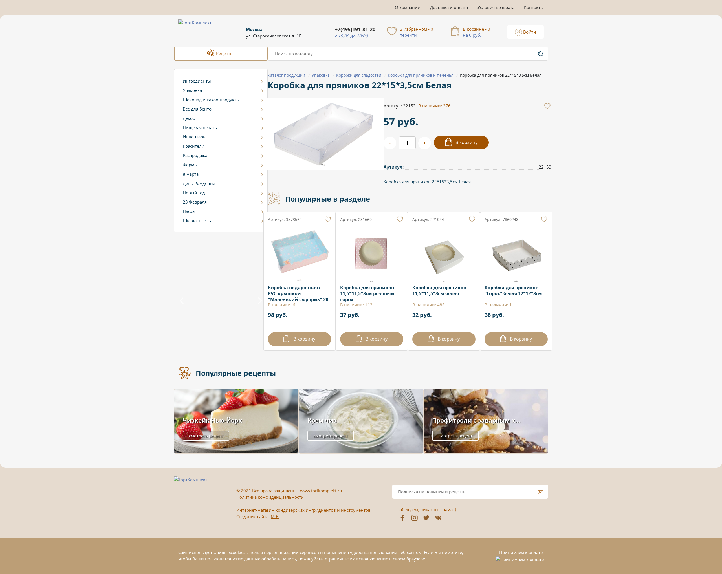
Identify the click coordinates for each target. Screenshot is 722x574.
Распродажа (195, 155)
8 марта (191, 174)
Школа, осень (197, 220)
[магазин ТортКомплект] (201, 29)
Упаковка (192, 90)
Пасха (189, 211)
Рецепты (224, 53)
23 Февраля (195, 202)
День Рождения (199, 183)
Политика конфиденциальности (270, 497)
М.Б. (275, 516)
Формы (190, 164)
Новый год (194, 192)
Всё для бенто (197, 109)
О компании (408, 7)
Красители (193, 146)
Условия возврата (495, 7)
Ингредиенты (197, 81)
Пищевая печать (200, 127)
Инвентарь (194, 137)
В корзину (465, 142)
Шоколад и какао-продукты (211, 99)
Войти (529, 32)
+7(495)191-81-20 (355, 29)
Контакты (534, 7)
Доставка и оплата (449, 7)
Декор (189, 118)
